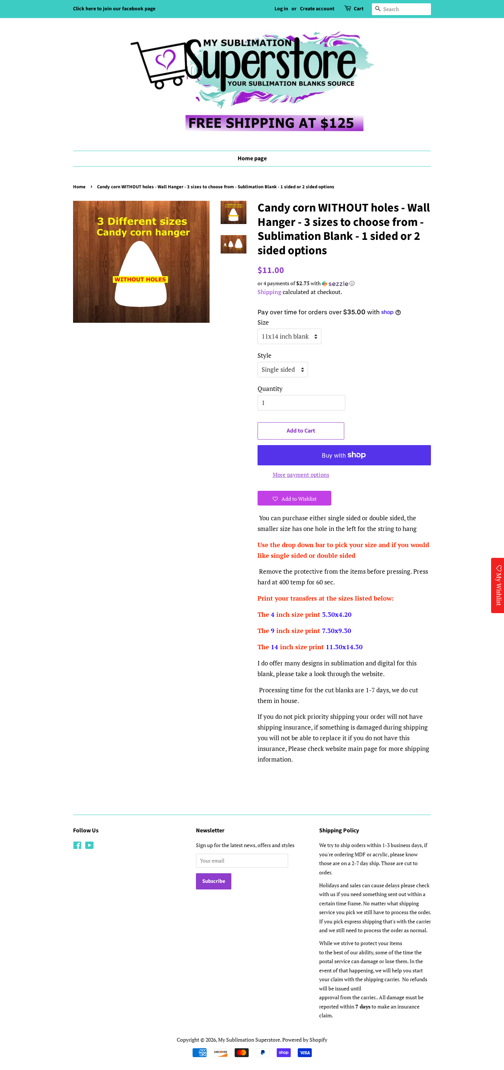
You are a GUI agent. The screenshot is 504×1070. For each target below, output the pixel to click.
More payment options (301, 474)
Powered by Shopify (304, 1039)
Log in (281, 9)
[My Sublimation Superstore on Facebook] (77, 846)
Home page (252, 158)
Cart (358, 9)
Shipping (269, 292)
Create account (317, 9)
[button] (344, 283)
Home (79, 186)
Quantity (270, 388)
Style (265, 355)
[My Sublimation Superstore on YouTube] (89, 846)
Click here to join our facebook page (114, 9)
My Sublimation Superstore (249, 1039)
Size (263, 322)
